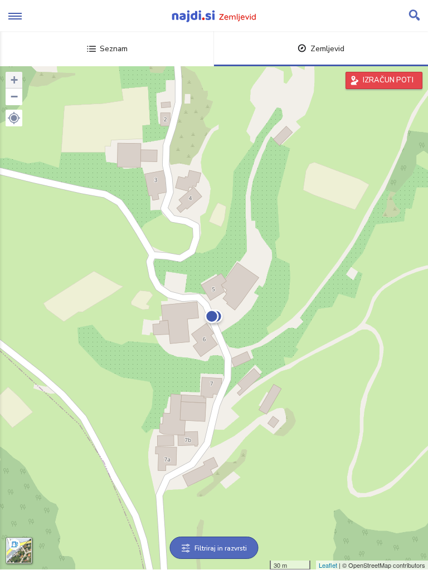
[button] (14, 118)
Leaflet (328, 565)
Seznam (114, 48)
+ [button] (14, 80)
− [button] (14, 97)
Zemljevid (327, 48)
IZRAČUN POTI (388, 80)
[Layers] (19, 550)
